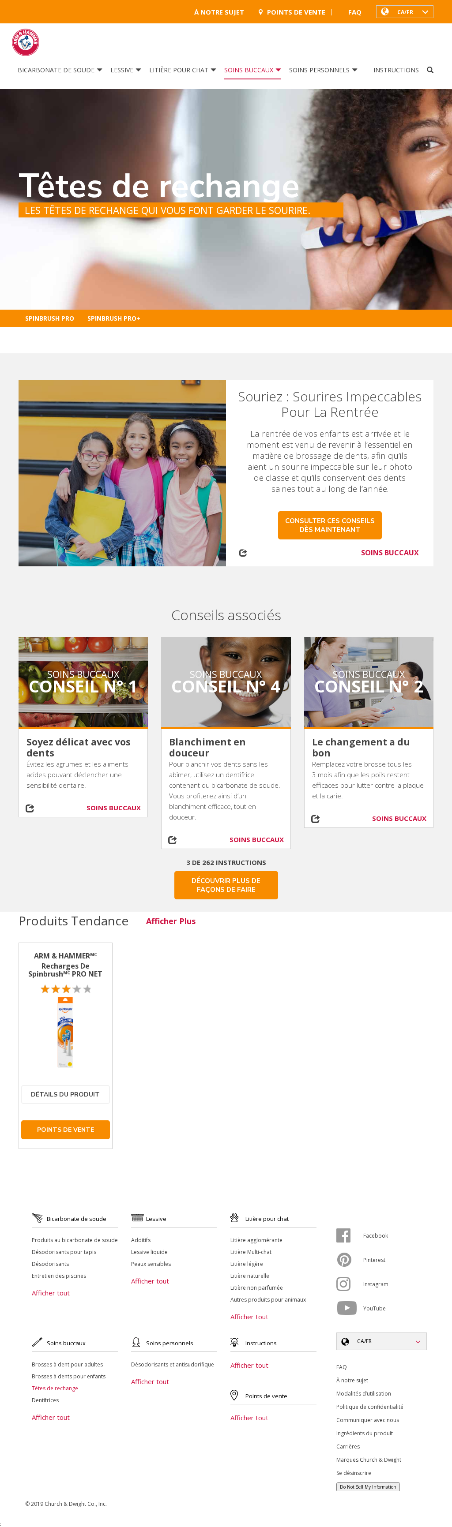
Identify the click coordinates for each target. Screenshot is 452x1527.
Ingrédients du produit (364, 1433)
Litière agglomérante (256, 1240)
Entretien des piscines (59, 1276)
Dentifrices (45, 1400)
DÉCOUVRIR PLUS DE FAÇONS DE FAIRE (226, 885)
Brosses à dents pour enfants (68, 1376)
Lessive (121, 70)
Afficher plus (171, 921)
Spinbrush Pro (49, 318)
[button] (405, 11)
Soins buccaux (248, 70)
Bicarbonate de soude (56, 70)
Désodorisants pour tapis (64, 1252)
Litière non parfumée (256, 1287)
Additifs (141, 1240)
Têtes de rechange (55, 1388)
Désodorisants (50, 1264)
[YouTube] (349, 1308)
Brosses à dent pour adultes (67, 1364)
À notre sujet (219, 12)
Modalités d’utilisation (363, 1393)
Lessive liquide (149, 1252)
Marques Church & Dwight (368, 1459)
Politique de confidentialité (369, 1407)
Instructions (396, 70)
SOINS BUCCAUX (390, 553)
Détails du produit (65, 1094)
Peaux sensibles (151, 1264)
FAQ (355, 12)
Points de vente (296, 12)
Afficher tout (51, 1292)
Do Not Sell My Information (368, 1487)
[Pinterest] (349, 1260)
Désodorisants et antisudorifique (172, 1364)
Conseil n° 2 (368, 686)
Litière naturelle (249, 1276)
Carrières (348, 1446)
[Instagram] (349, 1284)
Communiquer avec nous (367, 1420)
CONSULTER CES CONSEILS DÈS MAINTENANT (330, 525)
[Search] (430, 70)
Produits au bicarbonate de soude (75, 1240)
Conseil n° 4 (225, 686)
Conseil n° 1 (83, 686)
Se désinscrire (353, 1473)
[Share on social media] (35, 808)
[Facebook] (349, 1235)
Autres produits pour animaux (268, 1299)
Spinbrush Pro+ (113, 318)
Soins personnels (319, 70)
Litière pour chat (178, 70)
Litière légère (246, 1264)
